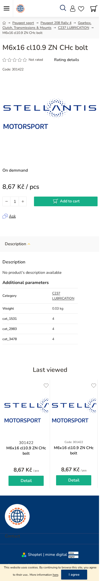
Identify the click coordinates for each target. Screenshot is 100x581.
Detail (26, 480)
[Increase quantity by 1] (22, 201)
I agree (74, 574)
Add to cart (70, 201)
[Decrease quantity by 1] (6, 201)
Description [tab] (15, 244)
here (55, 575)
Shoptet (35, 554)
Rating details (66, 59)
